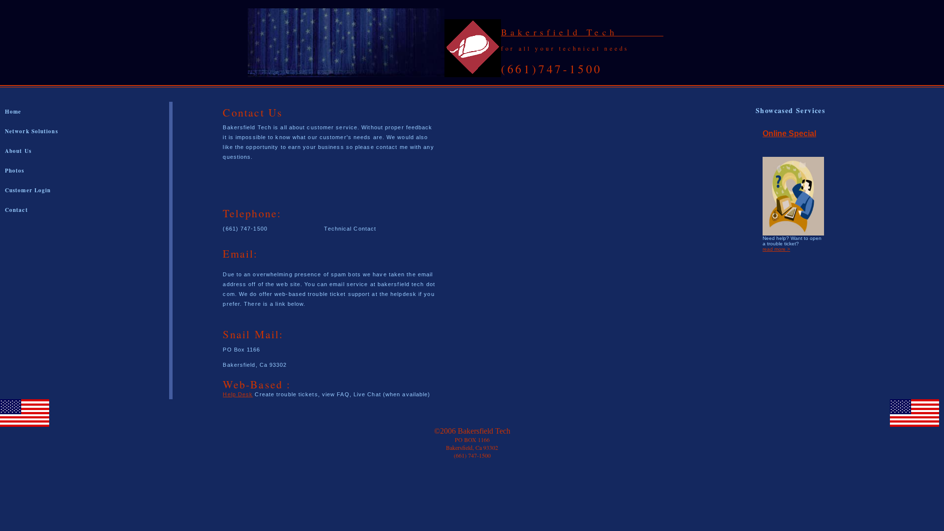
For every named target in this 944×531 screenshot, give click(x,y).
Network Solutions (31, 131)
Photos (15, 171)
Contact (16, 210)
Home (13, 112)
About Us (18, 151)
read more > (776, 249)
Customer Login (28, 190)
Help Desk (238, 394)
